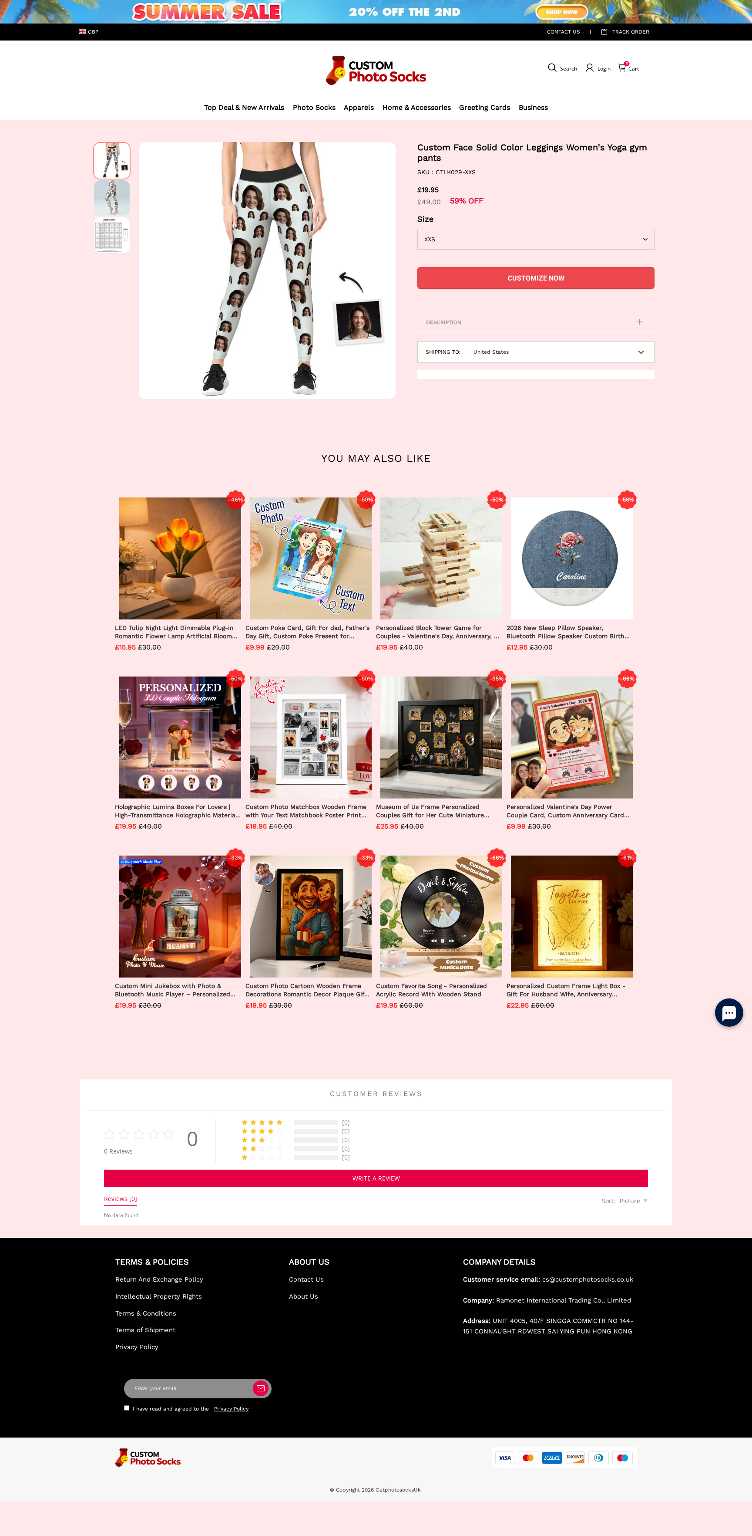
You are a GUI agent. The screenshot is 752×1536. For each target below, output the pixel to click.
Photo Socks (314, 107)
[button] (151, 270)
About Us (303, 1296)
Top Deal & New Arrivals (244, 107)
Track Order (630, 32)
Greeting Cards (484, 107)
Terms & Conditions (145, 1313)
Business (533, 107)
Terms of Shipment (145, 1330)
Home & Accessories (417, 107)
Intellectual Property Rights (158, 1296)
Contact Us (306, 1279)
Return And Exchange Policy (159, 1279)
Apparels (359, 107)
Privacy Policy (136, 1347)
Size (425, 218)
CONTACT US (563, 32)
